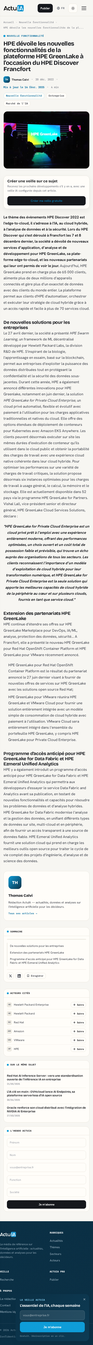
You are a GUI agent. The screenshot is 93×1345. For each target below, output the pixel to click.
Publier (45, 8)
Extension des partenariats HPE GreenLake (37, 952)
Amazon (16, 1031)
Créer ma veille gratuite (46, 201)
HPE (13, 1049)
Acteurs (55, 1260)
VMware (16, 1040)
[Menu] (84, 8)
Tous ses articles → (22, 913)
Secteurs (55, 1254)
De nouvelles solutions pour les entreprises (37, 946)
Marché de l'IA (17, 103)
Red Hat (16, 1022)
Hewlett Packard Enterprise (28, 1004)
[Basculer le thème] (72, 8)
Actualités (56, 1241)
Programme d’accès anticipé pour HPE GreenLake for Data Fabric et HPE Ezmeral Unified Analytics (47, 961)
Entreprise (56, 95)
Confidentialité (11, 1336)
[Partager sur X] (10, 975)
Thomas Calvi (20, 895)
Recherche (7, 1279)
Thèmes (55, 1247)
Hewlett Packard (21, 1013)
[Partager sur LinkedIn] (19, 975)
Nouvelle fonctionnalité (36, 22)
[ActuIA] (13, 8)
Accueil (8, 22)
